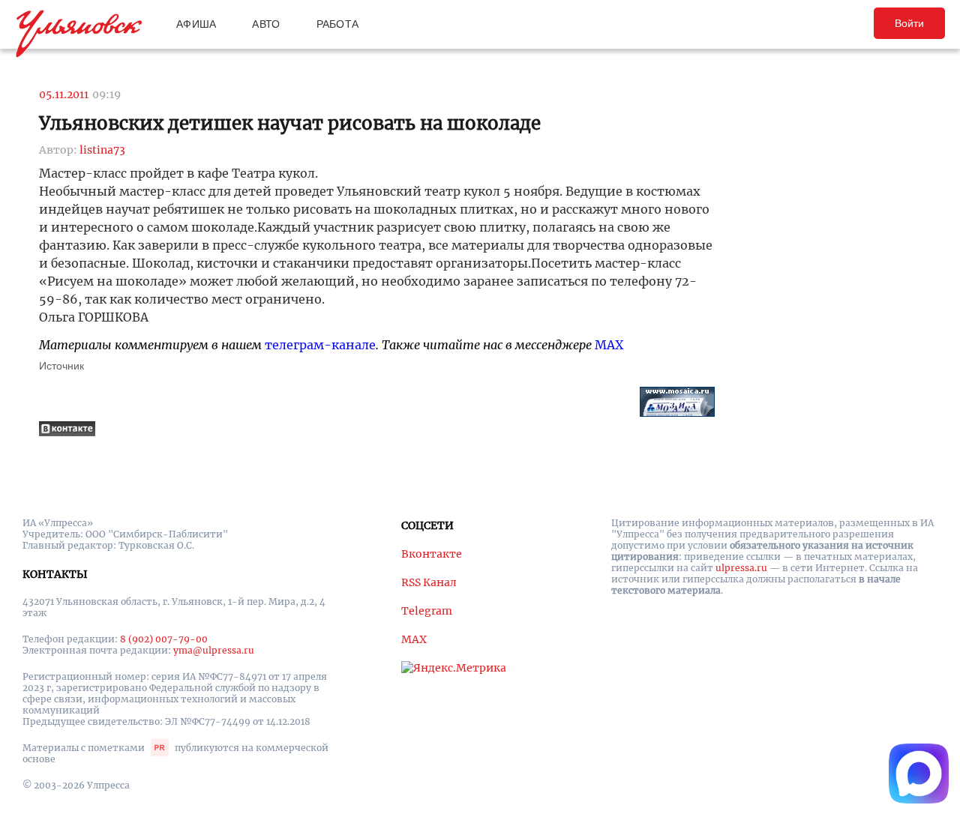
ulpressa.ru (741, 567)
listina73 (102, 150)
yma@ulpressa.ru (213, 650)
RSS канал (429, 582)
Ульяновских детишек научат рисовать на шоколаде (290, 123)
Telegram (426, 611)
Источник (61, 366)
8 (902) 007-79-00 (164, 639)
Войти (909, 23)
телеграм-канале (320, 344)
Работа (337, 24)
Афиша (196, 24)
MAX (609, 344)
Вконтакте (431, 554)
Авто (266, 24)
